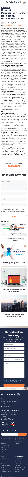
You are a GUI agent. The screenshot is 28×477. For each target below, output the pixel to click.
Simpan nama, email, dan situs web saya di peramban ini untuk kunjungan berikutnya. (12, 211)
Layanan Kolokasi (5, 451)
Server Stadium (18, 441)
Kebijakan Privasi (8, 381)
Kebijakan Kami (18, 463)
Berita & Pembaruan (8, 25)
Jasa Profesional (5, 475)
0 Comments (19, 25)
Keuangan (3, 461)
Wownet (17, 443)
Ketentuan (17, 380)
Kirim (14, 216)
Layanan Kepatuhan (5, 453)
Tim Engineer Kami (19, 460)
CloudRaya (17, 439)
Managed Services (5, 441)
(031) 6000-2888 (6, 406)
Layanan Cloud (4, 439)
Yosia (5, 22)
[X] (15, 166)
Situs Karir (17, 471)
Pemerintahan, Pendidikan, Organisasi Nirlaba (6, 465)
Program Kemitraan (19, 469)
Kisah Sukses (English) (20, 467)
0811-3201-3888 (6, 418)
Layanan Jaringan (5, 445)
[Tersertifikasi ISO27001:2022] (5, 424)
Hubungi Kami (18, 475)
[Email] (18, 166)
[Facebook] (9, 166)
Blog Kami (17, 465)
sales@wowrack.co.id (8, 419)
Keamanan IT (4, 443)
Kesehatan (3, 469)
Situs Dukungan (19, 473)
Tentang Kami (18, 458)
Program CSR (18, 461)
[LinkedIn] (12, 166)
